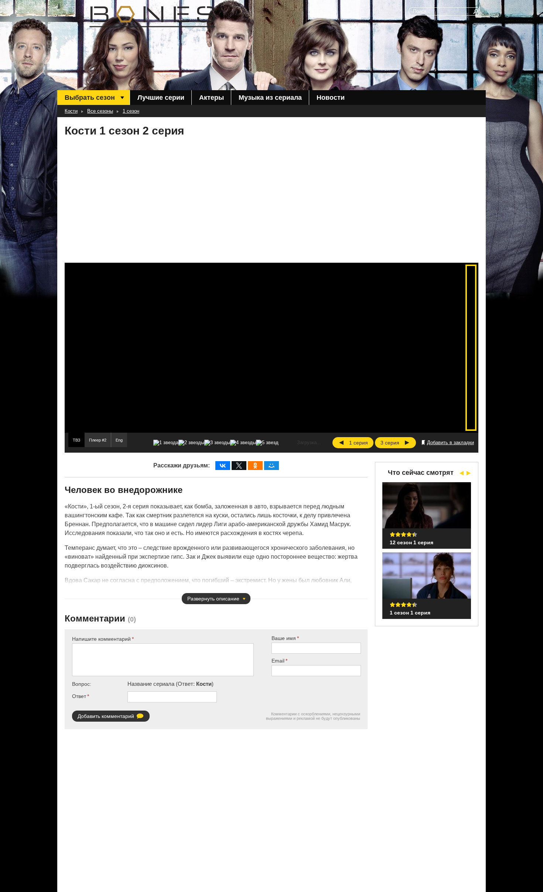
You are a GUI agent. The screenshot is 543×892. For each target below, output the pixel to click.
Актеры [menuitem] (211, 97)
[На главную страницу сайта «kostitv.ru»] (152, 16)
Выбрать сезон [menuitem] (90, 97)
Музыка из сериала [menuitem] (270, 97)
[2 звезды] (191, 443)
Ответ (79, 696)
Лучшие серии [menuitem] (160, 97)
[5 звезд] (267, 443)
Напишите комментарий (101, 639)
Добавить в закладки (450, 442)
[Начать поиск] (476, 11)
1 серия (358, 443)
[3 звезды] (217, 443)
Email (278, 661)
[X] (239, 465)
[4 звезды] (243, 443)
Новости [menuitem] (331, 97)
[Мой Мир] (271, 465)
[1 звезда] (165, 443)
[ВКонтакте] (222, 465)
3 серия (389, 443)
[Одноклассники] (255, 465)
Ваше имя (284, 638)
